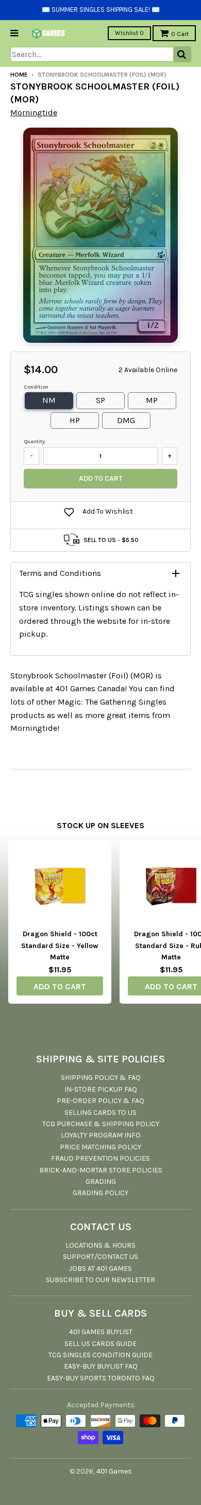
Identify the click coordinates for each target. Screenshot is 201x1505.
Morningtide (33, 112)
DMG (126, 420)
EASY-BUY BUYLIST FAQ (101, 1366)
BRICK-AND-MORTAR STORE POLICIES (100, 1170)
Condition (36, 387)
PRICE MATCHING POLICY (100, 1147)
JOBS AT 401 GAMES (100, 1268)
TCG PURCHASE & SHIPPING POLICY (100, 1123)
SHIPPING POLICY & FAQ (101, 1077)
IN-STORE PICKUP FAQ (100, 1089)
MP (152, 400)
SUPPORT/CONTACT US (100, 1256)
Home (19, 74)
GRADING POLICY (100, 1192)
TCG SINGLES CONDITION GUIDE (100, 1355)
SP (100, 400)
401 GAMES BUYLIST (100, 1331)
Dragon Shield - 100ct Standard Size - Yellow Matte (59, 945)
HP (75, 420)
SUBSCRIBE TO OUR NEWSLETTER (100, 1279)
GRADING (101, 1181)
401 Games (114, 1471)
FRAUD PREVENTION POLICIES (100, 1158)
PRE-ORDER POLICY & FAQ (100, 1100)
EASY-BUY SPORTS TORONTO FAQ (101, 1378)
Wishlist (129, 33)
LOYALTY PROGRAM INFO (101, 1135)
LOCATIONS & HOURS (100, 1245)
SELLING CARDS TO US (100, 1112)
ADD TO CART (60, 986)
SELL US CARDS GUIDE (100, 1343)
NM (49, 400)
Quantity (34, 442)
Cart (180, 34)
